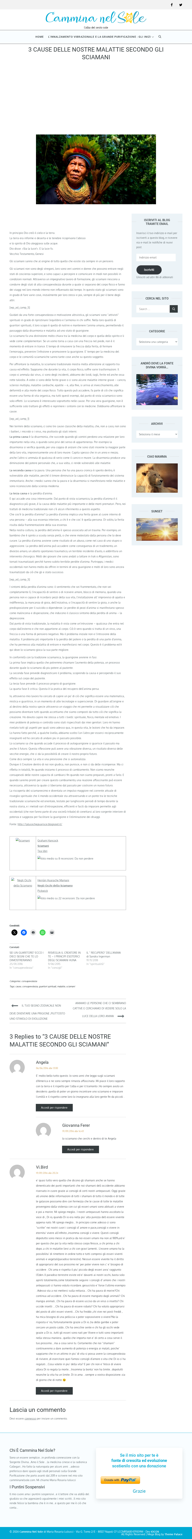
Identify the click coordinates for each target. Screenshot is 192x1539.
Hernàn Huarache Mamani (53, 880)
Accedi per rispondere (54, 1107)
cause (18, 986)
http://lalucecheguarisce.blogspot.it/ (40, 824)
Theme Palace (173, 1534)
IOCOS (155, 1531)
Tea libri (42, 851)
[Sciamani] (23, 840)
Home (39, 36)
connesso (30, 1418)
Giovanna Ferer (76, 1125)
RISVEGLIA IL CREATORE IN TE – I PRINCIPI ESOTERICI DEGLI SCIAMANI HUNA (64, 956)
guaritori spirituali (47, 986)
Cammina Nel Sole (31, 1531)
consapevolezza (29, 981)
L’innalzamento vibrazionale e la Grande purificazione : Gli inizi (99, 36)
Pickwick (43, 890)
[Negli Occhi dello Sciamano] (22, 880)
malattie (61, 986)
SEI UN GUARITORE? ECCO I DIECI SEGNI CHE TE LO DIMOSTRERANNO (27, 956)
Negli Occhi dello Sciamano (55, 885)
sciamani (70, 986)
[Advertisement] (96, 99)
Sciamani (43, 845)
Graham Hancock (48, 840)
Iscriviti (149, 270)
